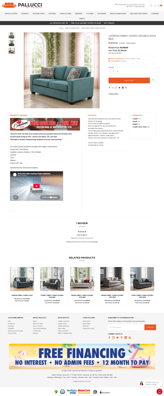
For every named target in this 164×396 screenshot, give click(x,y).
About (35, 321)
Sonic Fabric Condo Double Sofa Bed (142, 296)
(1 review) (122, 43)
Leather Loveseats (63, 321)
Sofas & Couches (11, 13)
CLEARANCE (155, 13)
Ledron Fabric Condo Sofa (22, 295)
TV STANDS (89, 13)
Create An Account (88, 328)
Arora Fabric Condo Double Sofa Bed (82, 296)
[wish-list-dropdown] (153, 80)
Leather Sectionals (63, 326)
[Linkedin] (123, 88)
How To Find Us (38, 326)
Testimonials (37, 331)
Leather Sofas (62, 324)
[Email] (113, 88)
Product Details (113, 94)
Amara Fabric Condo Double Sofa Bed (112, 296)
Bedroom (78, 13)
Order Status (86, 324)
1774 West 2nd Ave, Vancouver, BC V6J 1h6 (131, 4)
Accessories (101, 13)
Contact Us (11, 324)
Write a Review (131, 43)
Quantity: (111, 67)
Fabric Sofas (61, 328)
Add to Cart (22, 288)
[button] (82, 356)
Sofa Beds (52, 13)
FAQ (9, 321)
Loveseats (25, 13)
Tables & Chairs (65, 13)
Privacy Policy (12, 333)
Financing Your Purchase (15, 331)
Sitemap (35, 333)
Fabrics (82, 18)
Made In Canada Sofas (118, 13)
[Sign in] (154, 5)
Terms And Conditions (40, 328)
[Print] (116, 88)
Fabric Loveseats (63, 331)
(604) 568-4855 (140, 6)
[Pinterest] (126, 88)
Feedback (11, 328)
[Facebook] (109, 88)
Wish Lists (86, 326)
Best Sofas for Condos (138, 13)
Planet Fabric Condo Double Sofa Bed (52, 296)
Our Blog (10, 326)
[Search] (151, 5)
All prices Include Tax (59, 23)
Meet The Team (38, 324)
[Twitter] (119, 88)
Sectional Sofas (39, 13)
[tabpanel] (22, 285)
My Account (86, 321)
